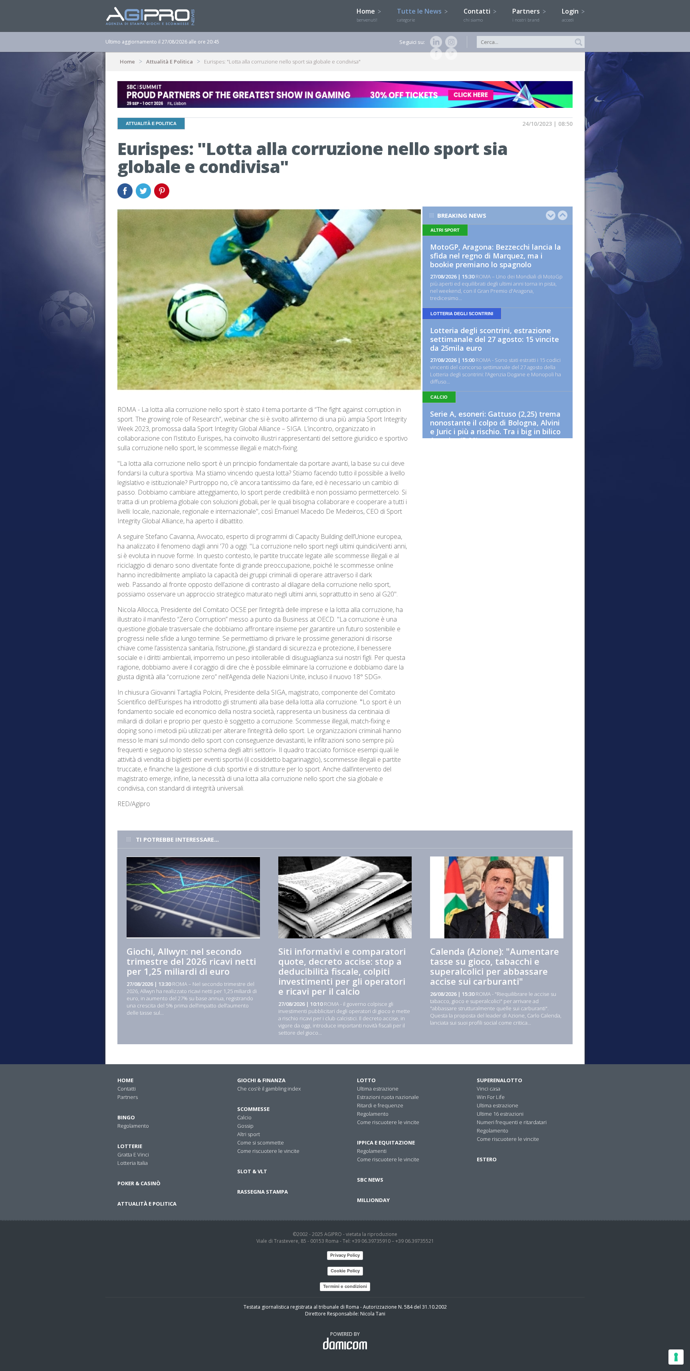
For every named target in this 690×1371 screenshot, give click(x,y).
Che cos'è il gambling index (269, 1088)
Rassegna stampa (262, 1191)
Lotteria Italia (132, 1162)
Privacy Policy (345, 1255)
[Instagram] (449, 42)
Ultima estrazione (378, 1088)
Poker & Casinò (139, 1183)
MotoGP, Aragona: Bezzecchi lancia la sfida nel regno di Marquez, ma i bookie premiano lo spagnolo (495, 255)
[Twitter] (449, 54)
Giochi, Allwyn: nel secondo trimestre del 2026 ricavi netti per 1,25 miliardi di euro (191, 961)
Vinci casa (488, 1088)
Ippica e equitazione (386, 1142)
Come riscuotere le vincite (268, 1150)
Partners (526, 15)
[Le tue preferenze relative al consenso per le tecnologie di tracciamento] (676, 1357)
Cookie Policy (345, 1271)
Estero (487, 1159)
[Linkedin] (434, 42)
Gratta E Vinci (133, 1154)
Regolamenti (372, 1150)
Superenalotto (499, 1080)
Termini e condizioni (345, 1286)
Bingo (126, 1117)
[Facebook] (434, 54)
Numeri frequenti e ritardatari (512, 1122)
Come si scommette (260, 1142)
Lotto (366, 1080)
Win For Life (491, 1097)
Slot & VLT (252, 1171)
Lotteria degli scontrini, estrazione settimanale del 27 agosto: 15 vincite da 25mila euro (494, 339)
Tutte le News (420, 15)
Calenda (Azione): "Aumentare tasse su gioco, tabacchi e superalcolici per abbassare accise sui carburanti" (494, 966)
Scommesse (253, 1109)
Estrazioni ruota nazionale (388, 1097)
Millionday (373, 1200)
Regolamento (133, 1125)
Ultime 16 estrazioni (500, 1113)
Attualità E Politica (169, 61)
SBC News (370, 1179)
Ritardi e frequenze (380, 1105)
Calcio (244, 1117)
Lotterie (129, 1146)
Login (571, 15)
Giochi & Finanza (261, 1080)
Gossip (245, 1125)
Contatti (478, 15)
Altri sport (248, 1134)
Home (367, 15)
